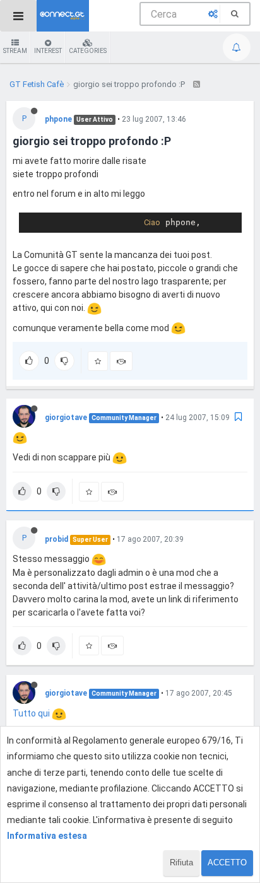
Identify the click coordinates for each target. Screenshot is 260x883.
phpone (58, 119)
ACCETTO (227, 862)
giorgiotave (66, 417)
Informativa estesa (47, 836)
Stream (15, 50)
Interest (48, 50)
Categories (88, 50)
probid (56, 539)
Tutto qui (32, 713)
